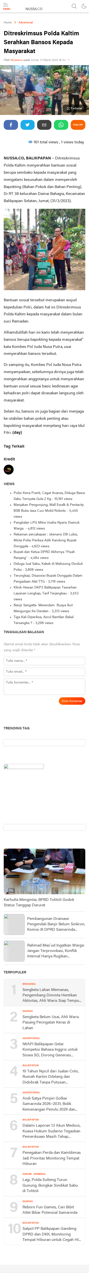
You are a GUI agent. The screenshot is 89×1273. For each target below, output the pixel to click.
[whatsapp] (61, 125)
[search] (74, 6)
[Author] (9, 471)
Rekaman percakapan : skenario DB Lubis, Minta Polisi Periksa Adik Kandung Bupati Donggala (46, 540)
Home (8, 22)
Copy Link (78, 125)
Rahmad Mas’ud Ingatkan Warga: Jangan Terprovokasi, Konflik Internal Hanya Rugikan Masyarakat (56, 951)
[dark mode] (84, 6)
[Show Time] (68, 60)
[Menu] (7, 6)
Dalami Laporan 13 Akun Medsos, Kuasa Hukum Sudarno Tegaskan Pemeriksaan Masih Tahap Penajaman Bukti (51, 1132)
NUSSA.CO (34, 9)
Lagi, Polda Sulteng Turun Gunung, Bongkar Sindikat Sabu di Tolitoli (50, 1185)
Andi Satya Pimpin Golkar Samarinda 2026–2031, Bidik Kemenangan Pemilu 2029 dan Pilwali (48, 1104)
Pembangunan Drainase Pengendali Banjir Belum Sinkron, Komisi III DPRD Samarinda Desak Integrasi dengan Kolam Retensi (56, 925)
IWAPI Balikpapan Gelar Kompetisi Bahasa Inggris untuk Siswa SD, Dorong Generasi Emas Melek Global (50, 1050)
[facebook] (11, 125)
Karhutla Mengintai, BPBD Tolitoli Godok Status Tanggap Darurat (39, 902)
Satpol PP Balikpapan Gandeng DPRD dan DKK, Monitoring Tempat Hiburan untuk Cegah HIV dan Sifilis (51, 1235)
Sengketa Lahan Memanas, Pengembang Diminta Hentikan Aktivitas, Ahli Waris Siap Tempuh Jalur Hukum (51, 996)
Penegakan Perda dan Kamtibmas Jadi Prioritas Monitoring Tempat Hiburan (51, 1158)
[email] (44, 125)
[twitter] (28, 125)
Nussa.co (17, 60)
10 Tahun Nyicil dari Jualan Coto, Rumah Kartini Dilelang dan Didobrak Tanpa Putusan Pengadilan (50, 1077)
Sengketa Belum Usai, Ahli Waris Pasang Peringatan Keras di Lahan (50, 1022)
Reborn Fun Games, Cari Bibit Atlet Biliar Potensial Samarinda (49, 1210)
